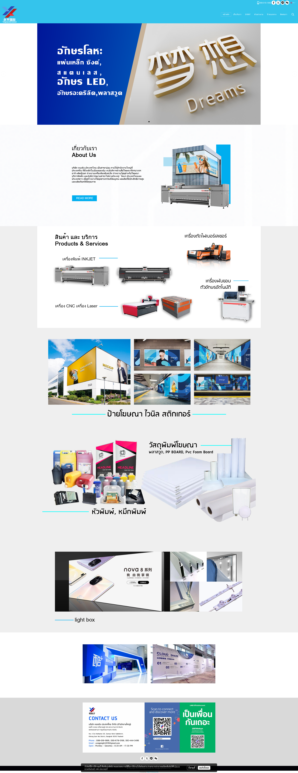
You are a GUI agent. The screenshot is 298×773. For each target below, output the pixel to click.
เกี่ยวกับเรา (237, 14)
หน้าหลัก (226, 14)
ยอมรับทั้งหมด (204, 768)
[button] (292, 14)
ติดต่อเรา (283, 14)
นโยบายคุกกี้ (103, 769)
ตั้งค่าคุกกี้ (191, 768)
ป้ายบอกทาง (271, 14)
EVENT (248, 14)
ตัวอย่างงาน (258, 14)
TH (293, 2)
